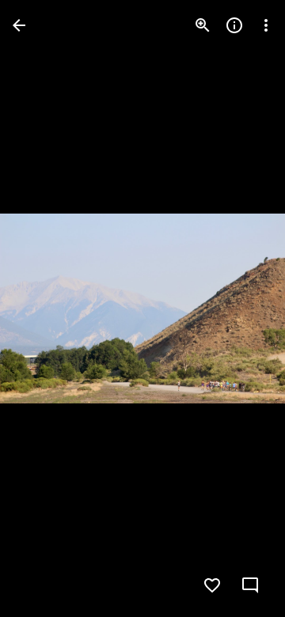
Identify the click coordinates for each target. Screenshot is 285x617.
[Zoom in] (202, 25)
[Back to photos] (19, 25)
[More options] (266, 25)
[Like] (212, 585)
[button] (44, 308)
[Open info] (234, 25)
